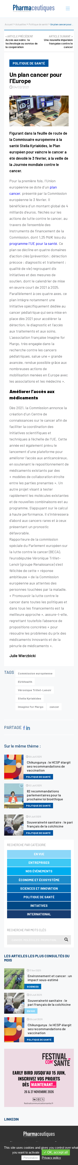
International (39, 914)
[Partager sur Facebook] (24, 728)
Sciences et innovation (39, 888)
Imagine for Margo (30, 706)
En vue (39, 854)
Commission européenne (35, 673)
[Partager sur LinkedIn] (27, 728)
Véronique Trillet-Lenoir (34, 690)
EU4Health (25, 681)
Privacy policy (51, 1157)
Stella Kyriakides (29, 698)
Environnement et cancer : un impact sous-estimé (50, 978)
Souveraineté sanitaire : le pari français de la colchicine (50, 824)
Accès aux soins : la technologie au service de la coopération (21, 41)
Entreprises (39, 862)
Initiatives (39, 905)
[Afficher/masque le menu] (66, 8)
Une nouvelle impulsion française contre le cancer (58, 41)
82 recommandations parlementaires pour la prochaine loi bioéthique (45, 795)
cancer (54, 706)
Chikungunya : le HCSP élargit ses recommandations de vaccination (49, 766)
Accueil (9, 24)
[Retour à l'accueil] (33, 9)
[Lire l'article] (39, 111)
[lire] (14, 767)
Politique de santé (38, 24)
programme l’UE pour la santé (33, 243)
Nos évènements (39, 871)
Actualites (20, 24)
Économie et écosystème (39, 880)
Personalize (31, 1157)
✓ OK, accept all (56, 1152)
